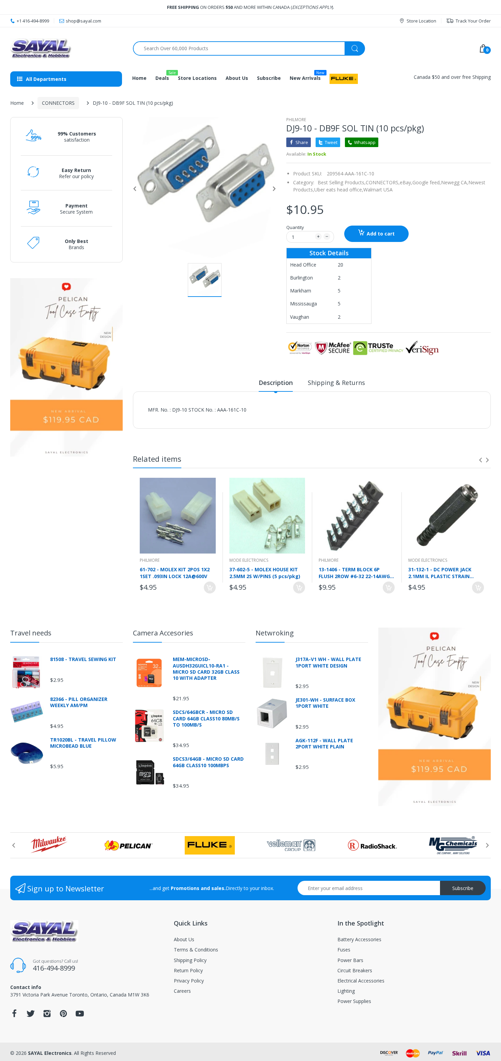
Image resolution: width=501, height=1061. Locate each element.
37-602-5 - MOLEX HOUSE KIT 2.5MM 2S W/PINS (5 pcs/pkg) (264, 572)
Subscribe (462, 888)
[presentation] (480, 460)
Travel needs (30, 632)
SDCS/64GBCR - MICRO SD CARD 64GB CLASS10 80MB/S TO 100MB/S (206, 718)
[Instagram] (47, 1015)
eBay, (406, 182)
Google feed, (426, 182)
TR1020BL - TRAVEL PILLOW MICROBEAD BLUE (83, 743)
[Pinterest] (63, 1015)
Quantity (295, 227)
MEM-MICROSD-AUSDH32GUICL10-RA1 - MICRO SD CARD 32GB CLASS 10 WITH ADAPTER (206, 668)
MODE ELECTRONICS (248, 560)
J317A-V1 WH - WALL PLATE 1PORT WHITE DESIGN (328, 662)
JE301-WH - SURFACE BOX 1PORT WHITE (325, 703)
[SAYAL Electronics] (66, 48)
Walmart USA (378, 189)
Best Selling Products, (342, 182)
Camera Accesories (163, 632)
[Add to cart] (210, 587)
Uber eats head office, (338, 189)
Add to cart (381, 233)
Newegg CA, (454, 182)
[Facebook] (14, 1015)
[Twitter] (31, 1015)
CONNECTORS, (383, 182)
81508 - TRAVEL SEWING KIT (83, 659)
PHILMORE (296, 120)
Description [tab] (276, 382)
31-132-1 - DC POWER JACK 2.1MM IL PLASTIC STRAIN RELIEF (439, 572)
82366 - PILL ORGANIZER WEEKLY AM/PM (78, 702)
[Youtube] (80, 1015)
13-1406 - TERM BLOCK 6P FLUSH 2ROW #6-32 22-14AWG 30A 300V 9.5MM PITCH (354, 572)
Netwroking (275, 632)
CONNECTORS (58, 103)
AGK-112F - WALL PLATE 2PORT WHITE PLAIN (324, 743)
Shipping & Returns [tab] (336, 382)
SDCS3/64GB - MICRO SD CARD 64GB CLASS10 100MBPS (208, 762)
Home (17, 103)
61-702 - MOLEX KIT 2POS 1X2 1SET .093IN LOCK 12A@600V (175, 572)
